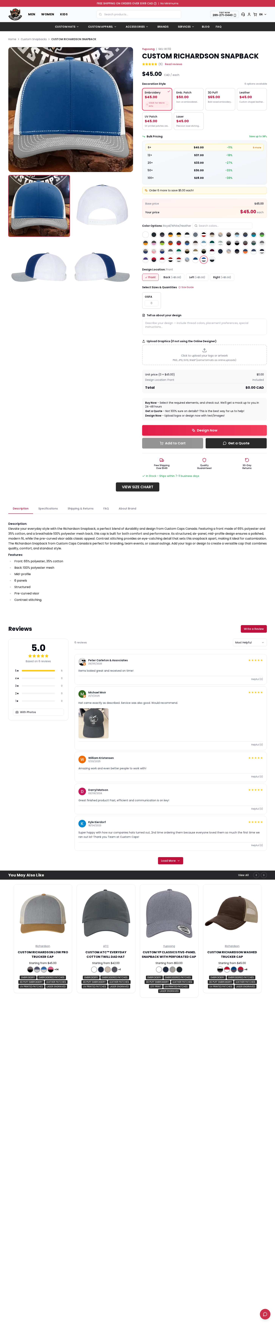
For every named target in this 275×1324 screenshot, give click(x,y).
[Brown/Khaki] (212, 234)
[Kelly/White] (178, 251)
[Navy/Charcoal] (237, 251)
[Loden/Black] (203, 251)
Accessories (135, 27)
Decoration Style (154, 84)
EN (261, 14)
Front (152, 277)
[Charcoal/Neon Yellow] (162, 243)
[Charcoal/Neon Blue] (253, 234)
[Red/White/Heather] (178, 259)
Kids (64, 14)
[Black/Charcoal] (162, 234)
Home (12, 39)
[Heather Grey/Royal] (162, 251)
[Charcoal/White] (195, 243)
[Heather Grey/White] (170, 251)
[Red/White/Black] (170, 259)
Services (184, 27)
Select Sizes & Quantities (159, 287)
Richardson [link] (43, 946)
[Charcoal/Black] (228, 234)
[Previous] (256, 875)
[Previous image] (14, 109)
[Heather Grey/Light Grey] (262, 243)
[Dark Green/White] (212, 243)
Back (172, 277)
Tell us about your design (164, 315)
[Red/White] (162, 259)
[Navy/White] (253, 251)
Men (31, 14)
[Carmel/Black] (220, 234)
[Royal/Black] (187, 259)
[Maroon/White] (212, 251)
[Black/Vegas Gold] (178, 234)
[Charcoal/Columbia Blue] (237, 234)
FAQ (219, 27)
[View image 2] (102, 206)
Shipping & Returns (81, 508)
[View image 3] (39, 269)
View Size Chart (137, 487)
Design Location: (157, 269)
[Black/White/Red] (203, 234)
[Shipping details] (155, 3)
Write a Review (254, 629)
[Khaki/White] (195, 251)
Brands (163, 27)
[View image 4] (102, 269)
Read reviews (173, 64)
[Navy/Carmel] (228, 251)
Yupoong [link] (169, 946)
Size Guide (187, 287)
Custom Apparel (100, 27)
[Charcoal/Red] (178, 243)
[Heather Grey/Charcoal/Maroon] (245, 243)
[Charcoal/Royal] (187, 243)
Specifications (48, 508)
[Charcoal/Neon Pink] (153, 243)
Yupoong (148, 49)
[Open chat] (265, 1314)
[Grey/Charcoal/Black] (228, 243)
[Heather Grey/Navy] (145, 251)
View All (243, 875)
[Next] (264, 875)
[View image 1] (39, 206)
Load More (168, 861)
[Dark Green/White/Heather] (220, 243)
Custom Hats (65, 27)
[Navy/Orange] (245, 251)
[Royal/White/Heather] (203, 259)
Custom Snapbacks (34, 39)
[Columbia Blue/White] (203, 243)
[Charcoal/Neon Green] (262, 234)
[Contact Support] (243, 14)
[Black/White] (187, 234)
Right (222, 277)
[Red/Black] (153, 259)
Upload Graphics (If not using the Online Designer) (182, 341)
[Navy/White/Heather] (262, 251)
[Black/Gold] (170, 234)
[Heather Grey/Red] (153, 251)
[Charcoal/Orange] (170, 243)
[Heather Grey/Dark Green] (253, 243)
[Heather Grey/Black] (237, 243)
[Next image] (127, 109)
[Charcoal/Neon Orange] (145, 243)
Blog (206, 27)
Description (21, 508)
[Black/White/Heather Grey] (195, 234)
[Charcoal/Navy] (245, 234)
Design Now (207, 430)
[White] (145, 234)
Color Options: (166, 226)
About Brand (127, 508)
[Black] (153, 234)
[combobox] (250, 642)
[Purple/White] (145, 259)
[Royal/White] (195, 259)
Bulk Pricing (155, 136)
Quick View (42, 940)
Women (47, 14)
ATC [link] (106, 946)
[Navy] (220, 251)
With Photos (28, 712)
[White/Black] (212, 259)
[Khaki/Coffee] (187, 251)
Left (197, 277)
